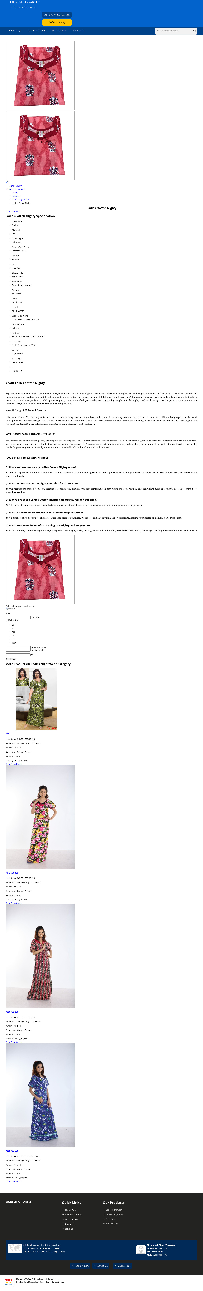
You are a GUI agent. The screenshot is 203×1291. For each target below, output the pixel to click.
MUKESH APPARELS (24, 4)
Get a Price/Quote (14, 211)
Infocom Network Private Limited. (51, 1282)
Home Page (15, 30)
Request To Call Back (15, 189)
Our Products (59, 30)
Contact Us (79, 30)
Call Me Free (124, 1265)
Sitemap (69, 1228)
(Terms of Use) (53, 1279)
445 (7, 733)
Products (16, 196)
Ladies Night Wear (20, 199)
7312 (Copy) (12, 872)
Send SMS (102, 1265)
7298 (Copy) (12, 1150)
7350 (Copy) (12, 1011)
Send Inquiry (58, 22)
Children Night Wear (114, 1214)
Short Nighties (112, 1223)
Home (14, 192)
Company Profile (37, 30)
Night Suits (110, 1219)
